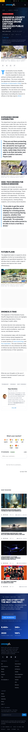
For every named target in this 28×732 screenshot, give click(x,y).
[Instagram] (15, 657)
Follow (14, 407)
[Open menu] (2, 4)
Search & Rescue (13, 10)
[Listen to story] (10, 65)
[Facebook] (7, 657)
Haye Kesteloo (12, 389)
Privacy (3, 729)
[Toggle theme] (25, 4)
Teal (2, 677)
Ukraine (17, 679)
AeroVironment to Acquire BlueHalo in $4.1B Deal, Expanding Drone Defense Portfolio (11, 558)
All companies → (5, 679)
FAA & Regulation (19, 674)
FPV (16, 682)
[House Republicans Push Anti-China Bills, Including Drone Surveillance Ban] (14, 524)
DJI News (17, 666)
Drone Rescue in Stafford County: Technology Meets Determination (11, 510)
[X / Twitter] (2, 657)
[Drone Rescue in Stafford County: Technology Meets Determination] (14, 501)
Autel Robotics (4, 666)
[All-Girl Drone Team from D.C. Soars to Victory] (14, 572)
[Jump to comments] (14, 65)
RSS (18, 729)
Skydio (2, 669)
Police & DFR (18, 677)
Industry (17, 687)
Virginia (13, 384)
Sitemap (14, 729)
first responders (6, 343)
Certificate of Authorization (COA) (11, 83)
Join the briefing (8, 617)
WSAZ (19, 96)
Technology (5, 384)
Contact (3, 696)
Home (3, 10)
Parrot (2, 671)
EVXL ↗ (3, 704)
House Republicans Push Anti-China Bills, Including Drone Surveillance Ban (13, 534)
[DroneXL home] (10, 5)
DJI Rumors (17, 669)
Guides (16, 671)
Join (24, 714)
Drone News (18, 663)
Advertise (3, 699)
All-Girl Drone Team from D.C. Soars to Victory (8, 582)
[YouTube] (11, 657)
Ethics (2, 701)
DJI (2, 663)
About (2, 693)
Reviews (17, 684)
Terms (8, 729)
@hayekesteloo (11, 404)
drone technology (18, 341)
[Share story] (6, 65)
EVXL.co (18, 399)
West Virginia (21, 384)
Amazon (3, 674)
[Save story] (2, 65)
